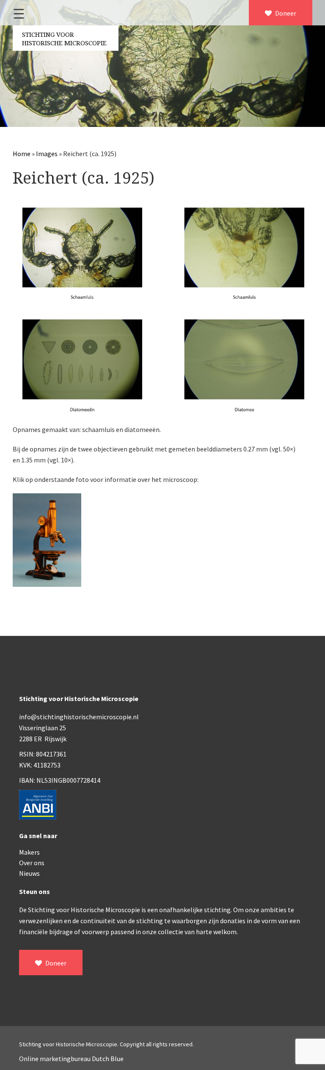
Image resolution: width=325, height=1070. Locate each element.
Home (21, 153)
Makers (29, 852)
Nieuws (29, 873)
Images (47, 153)
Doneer (285, 13)
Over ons (31, 862)
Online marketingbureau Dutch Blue (71, 1058)
